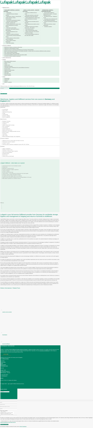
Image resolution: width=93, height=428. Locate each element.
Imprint (1, 363)
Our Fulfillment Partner (4, 358)
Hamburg (10, 380)
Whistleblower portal (4, 365)
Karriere (1, 378)
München (15, 380)
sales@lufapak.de (3, 345)
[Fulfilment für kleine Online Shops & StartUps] (7, 414)
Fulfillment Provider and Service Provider (19, 349)
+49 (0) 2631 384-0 (11, 345)
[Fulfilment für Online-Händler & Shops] (7, 413)
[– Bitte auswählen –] (7, 411)
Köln (12, 380)
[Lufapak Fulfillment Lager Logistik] (25, 4)
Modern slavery (3, 364)
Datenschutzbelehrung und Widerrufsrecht (8, 422)
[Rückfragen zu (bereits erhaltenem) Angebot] (7, 412)
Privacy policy (3, 362)
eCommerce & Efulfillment (44, 350)
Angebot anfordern (3, 93)
